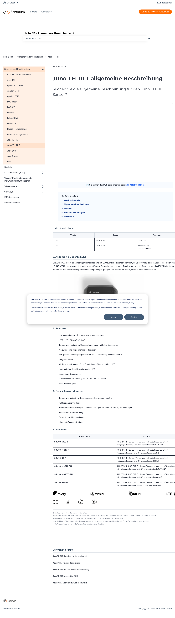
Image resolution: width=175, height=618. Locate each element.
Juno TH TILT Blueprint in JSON (65, 576)
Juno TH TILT (53, 57)
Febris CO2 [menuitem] (12, 112)
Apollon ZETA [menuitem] (13, 96)
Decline (134, 317)
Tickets (33, 12)
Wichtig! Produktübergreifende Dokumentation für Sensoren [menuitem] (18, 179)
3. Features (67, 208)
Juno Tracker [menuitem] (13, 156)
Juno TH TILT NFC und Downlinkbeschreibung (71, 570)
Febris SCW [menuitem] (12, 118)
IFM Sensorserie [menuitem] (11, 197)
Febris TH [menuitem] (11, 123)
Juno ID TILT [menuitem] (12, 140)
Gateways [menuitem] (8, 192)
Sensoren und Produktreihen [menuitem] (17, 69)
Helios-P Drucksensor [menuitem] (17, 129)
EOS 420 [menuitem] (11, 107)
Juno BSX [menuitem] (11, 151)
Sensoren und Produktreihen (30, 57)
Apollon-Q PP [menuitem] (13, 91)
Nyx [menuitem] (9, 162)
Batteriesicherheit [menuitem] (12, 202)
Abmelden (46, 12)
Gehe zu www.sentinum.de (155, 12)
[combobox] (85, 38)
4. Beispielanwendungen (73, 212)
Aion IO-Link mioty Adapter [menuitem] (19, 74)
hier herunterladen (134, 185)
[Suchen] (149, 38)
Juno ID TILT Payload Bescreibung (66, 563)
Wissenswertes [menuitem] (11, 186)
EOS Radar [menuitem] (12, 102)
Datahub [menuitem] (8, 167)
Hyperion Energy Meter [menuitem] (17, 134)
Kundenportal (164, 3)
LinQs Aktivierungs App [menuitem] (14, 172)
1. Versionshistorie (70, 200)
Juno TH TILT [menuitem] (13, 145)
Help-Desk (8, 57)
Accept (113, 317)
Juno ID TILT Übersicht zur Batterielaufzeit (70, 583)
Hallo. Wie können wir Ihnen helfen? (48, 33)
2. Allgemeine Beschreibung (75, 204)
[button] (43, 69)
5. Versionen (67, 216)
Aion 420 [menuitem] (11, 80)
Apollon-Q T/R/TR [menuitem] (15, 85)
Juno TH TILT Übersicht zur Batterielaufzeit (70, 556)
